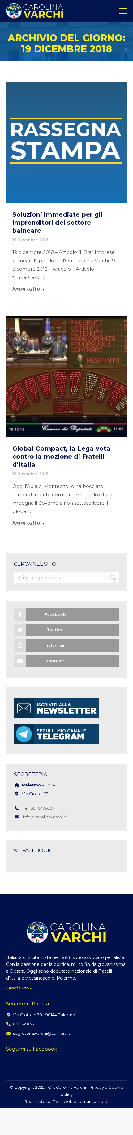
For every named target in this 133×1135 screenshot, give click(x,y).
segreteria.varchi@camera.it (41, 1033)
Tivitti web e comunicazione (81, 1101)
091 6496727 (25, 1023)
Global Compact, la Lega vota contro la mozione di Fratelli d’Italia (61, 456)
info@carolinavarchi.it (44, 816)
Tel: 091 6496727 (38, 808)
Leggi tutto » (19, 987)
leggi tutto (26, 289)
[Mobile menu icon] (123, 11)
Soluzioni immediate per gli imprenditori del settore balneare (57, 222)
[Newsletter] (56, 718)
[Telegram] (56, 744)
